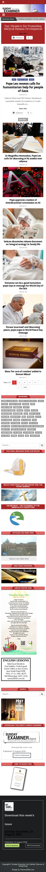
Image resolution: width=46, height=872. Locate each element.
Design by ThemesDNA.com (23, 870)
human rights (15, 417)
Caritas (40, 401)
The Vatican (5, 436)
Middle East (22, 79)
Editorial (34, 410)
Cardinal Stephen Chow (9, 401)
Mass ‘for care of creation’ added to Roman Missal (23, 373)
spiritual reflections (18, 429)
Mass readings (6, 420)
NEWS (31, 79)
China (32, 404)
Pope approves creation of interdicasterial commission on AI (23, 201)
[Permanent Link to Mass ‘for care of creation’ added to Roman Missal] (23, 353)
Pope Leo (24, 423)
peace (34, 420)
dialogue (20, 410)
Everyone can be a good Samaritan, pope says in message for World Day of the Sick (23, 285)
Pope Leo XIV (33, 423)
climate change (7, 407)
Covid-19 (26, 407)
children (26, 404)
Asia (14, 79)
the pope (38, 432)
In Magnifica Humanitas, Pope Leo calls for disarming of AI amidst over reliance (23, 158)
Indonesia (30, 417)
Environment (18, 413)
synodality (31, 429)
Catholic (4, 404)
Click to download (21, 755)
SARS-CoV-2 (5, 429)
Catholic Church (15, 404)
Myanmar (16, 420)
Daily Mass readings (8, 410)
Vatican (21, 436)
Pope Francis (15, 423)
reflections (5, 426)
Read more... (23, 119)
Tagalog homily (7, 432)
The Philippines (28, 432)
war (27, 436)
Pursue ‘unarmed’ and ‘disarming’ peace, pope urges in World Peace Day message (23, 330)
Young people (34, 436)
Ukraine (13, 436)
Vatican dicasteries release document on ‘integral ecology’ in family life (23, 243)
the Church (17, 432)
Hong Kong (5, 417)
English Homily (6, 413)
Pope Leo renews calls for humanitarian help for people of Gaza (23, 87)
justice (38, 417)
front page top (35, 413)
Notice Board (26, 420)
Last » (25, 387)
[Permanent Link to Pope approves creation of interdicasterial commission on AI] (23, 182)
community (17, 407)
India (23, 417)
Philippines (5, 423)
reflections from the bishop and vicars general (27, 426)
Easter (27, 410)
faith (25, 413)
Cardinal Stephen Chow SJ (27, 401)
